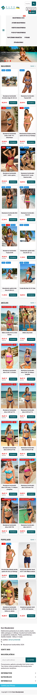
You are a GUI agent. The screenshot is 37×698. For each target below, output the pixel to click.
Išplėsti (33, 66)
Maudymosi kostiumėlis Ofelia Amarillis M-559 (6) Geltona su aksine (9, 609)
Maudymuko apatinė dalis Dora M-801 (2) (27, 251)
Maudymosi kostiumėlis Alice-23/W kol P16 (27, 411)
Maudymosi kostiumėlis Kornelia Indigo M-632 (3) (9, 97)
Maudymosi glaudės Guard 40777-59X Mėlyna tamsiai (27, 570)
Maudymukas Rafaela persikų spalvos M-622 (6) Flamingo (28, 134)
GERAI (31, 660)
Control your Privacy (8, 686)
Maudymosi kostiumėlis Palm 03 (27, 214)
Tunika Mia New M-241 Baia (27, 288)
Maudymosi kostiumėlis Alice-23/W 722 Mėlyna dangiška (27, 372)
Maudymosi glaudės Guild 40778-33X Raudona (27, 608)
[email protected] (14, 640)
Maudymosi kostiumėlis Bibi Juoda (9, 214)
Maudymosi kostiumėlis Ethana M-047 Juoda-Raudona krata (27, 175)
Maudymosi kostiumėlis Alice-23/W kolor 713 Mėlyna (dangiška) (9, 487)
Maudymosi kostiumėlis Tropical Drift (27, 97)
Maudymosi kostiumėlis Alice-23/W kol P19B (27, 448)
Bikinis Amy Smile (27, 332)
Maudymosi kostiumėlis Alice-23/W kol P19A (9, 448)
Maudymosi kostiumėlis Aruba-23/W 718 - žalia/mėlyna (9, 135)
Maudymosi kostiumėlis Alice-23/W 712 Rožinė (9, 371)
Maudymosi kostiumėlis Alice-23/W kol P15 (9, 411)
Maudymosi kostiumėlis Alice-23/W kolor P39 (27, 486)
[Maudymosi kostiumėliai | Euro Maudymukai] (8, 8)
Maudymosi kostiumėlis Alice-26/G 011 (27, 526)
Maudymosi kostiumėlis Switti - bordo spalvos (9, 174)
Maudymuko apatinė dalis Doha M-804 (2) (9, 289)
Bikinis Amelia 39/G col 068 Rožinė (9, 333)
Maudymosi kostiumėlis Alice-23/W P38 (9, 526)
